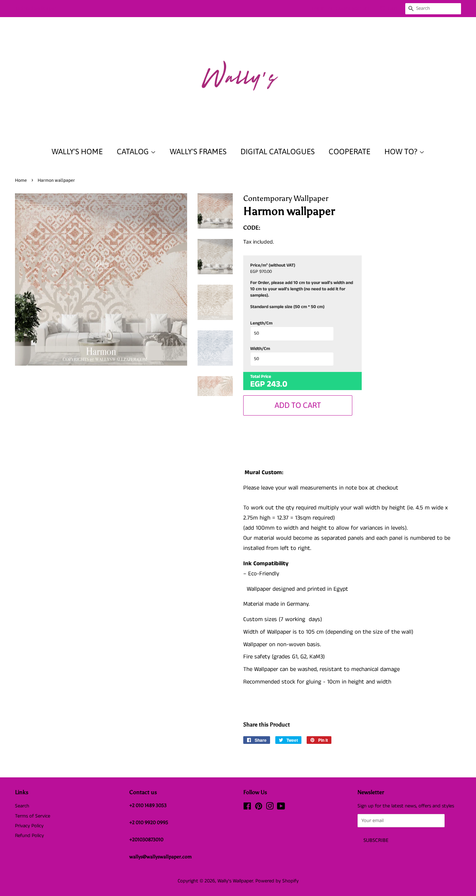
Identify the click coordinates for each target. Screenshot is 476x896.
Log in (318, 8)
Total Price (260, 377)
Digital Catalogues (277, 151)
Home (21, 180)
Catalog (134, 151)
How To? (401, 151)
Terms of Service (32, 816)
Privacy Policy (29, 825)
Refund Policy (29, 835)
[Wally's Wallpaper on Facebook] (247, 807)
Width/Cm (260, 349)
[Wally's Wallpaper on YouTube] (281, 807)
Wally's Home (77, 151)
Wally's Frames (198, 151)
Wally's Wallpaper (235, 881)
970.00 (265, 272)
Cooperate (349, 151)
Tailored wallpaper (35, 8)
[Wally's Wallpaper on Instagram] (270, 807)
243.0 (277, 384)
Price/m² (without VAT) (272, 265)
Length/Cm (261, 323)
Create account (352, 8)
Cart (392, 8)
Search (22, 805)
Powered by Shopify (277, 881)
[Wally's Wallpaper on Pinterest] (258, 807)
